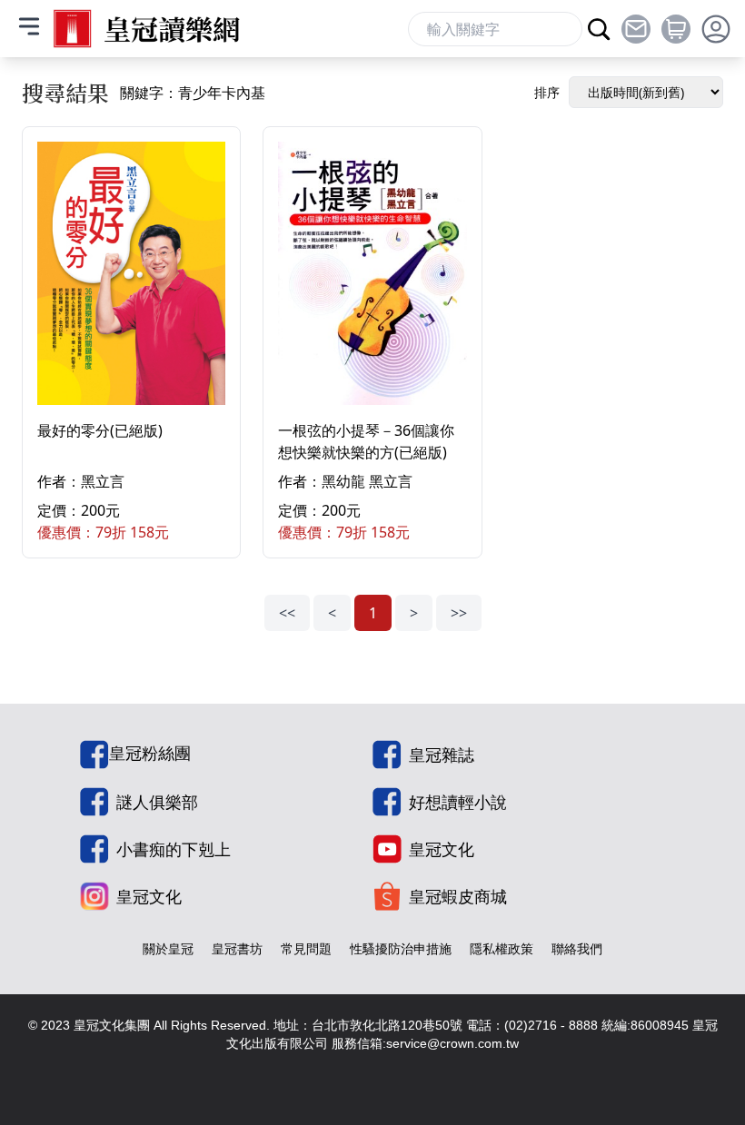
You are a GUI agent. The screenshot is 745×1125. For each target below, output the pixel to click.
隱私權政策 (501, 948)
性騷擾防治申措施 (401, 948)
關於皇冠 (168, 948)
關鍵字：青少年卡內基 (192, 93)
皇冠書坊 (237, 948)
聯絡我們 (576, 948)
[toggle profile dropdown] (715, 29)
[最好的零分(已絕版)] (131, 273)
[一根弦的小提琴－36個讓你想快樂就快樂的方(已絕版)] (372, 273)
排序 (547, 92)
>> (459, 613)
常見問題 (306, 948)
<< (287, 613)
